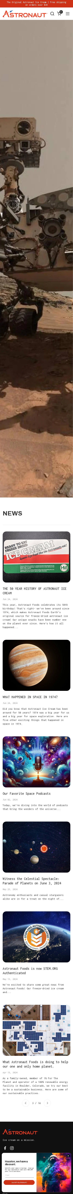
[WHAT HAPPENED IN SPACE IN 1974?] (36, 665)
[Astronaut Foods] (25, 13)
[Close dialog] (68, 1156)
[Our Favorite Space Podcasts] (36, 761)
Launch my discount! (19, 1182)
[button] (52, 13)
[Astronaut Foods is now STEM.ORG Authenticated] (36, 936)
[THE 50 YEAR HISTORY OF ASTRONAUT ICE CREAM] (36, 557)
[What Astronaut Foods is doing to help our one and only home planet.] (36, 1030)
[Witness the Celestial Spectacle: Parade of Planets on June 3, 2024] (36, 847)
